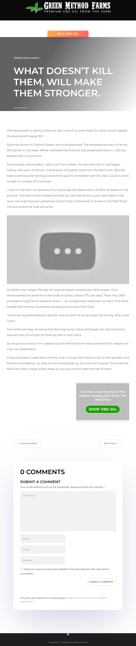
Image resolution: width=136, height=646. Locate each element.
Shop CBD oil (103, 409)
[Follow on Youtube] (68, 16)
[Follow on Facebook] (61, 16)
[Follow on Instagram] (74, 16)
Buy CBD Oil (68, 33)
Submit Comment (101, 582)
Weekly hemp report (26, 57)
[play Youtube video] (68, 249)
